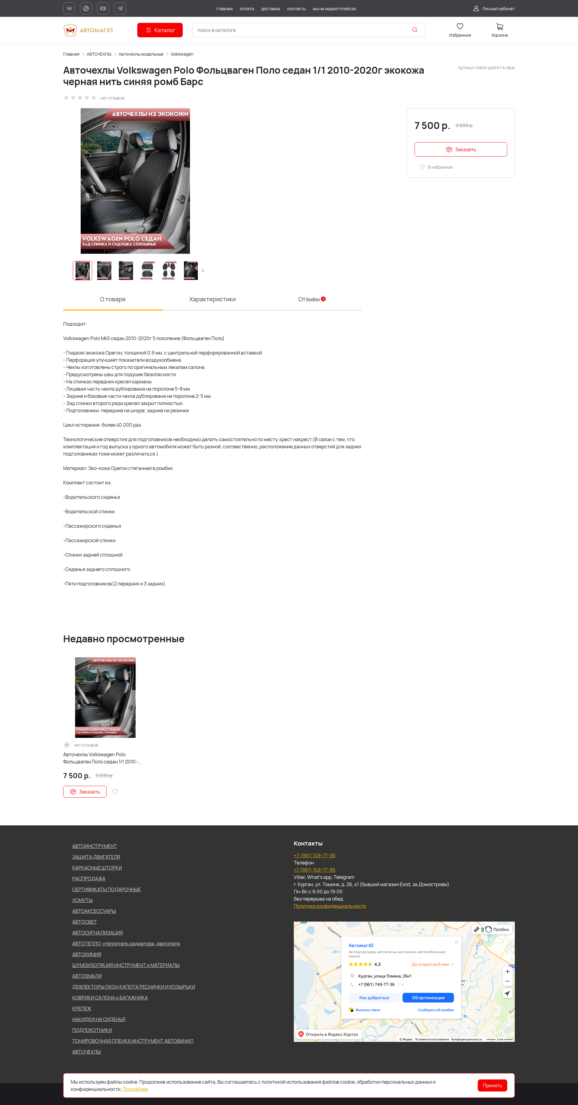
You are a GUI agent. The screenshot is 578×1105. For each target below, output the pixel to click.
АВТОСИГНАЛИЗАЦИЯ (97, 932)
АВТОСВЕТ (84, 922)
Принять (492, 1085)
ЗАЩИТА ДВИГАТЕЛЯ (96, 857)
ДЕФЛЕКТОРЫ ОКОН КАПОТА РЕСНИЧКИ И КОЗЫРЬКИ (133, 987)
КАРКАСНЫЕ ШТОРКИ (97, 867)
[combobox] (309, 30)
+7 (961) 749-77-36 (314, 855)
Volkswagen (182, 54)
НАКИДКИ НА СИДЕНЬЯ (98, 1019)
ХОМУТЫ (82, 900)
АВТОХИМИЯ (86, 954)
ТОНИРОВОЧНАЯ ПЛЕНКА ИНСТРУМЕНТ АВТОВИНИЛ (132, 1041)
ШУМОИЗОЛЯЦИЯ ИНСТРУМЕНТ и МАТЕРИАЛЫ (126, 965)
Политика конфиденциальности (330, 906)
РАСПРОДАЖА (88, 878)
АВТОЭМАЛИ (87, 976)
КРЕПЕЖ (81, 1008)
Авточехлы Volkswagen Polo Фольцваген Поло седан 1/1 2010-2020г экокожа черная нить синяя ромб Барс (101, 758)
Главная (71, 54)
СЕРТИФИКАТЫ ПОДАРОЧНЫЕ (106, 889)
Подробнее (135, 1089)
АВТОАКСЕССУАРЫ (94, 911)
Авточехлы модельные (141, 54)
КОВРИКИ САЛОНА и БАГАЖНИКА (110, 997)
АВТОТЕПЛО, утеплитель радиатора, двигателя (126, 943)
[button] (202, 270)
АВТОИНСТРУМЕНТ (94, 846)
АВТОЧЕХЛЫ (99, 54)
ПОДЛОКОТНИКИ (92, 1030)
